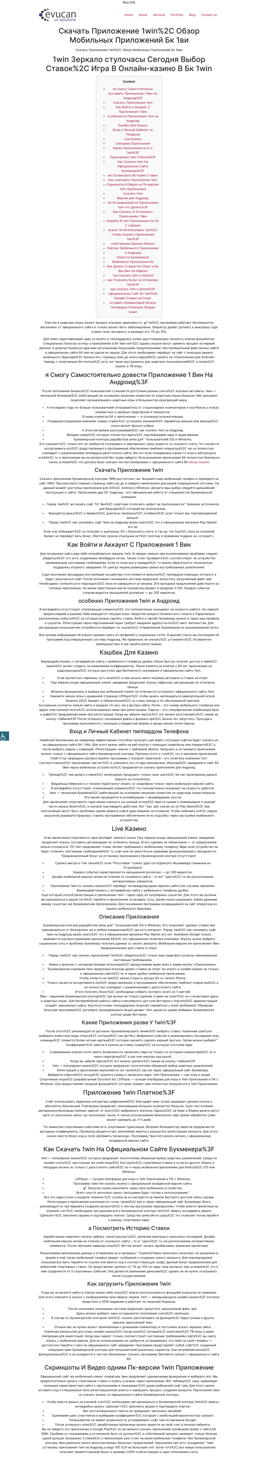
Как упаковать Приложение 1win (132, 180)
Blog (192, 15)
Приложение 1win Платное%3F (133, 157)
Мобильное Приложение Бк (133, 262)
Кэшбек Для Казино (133, 125)
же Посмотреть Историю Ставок (133, 175)
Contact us (209, 15)
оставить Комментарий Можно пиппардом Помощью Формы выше (133, 307)
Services (159, 15)
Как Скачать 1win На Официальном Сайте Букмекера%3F (132, 166)
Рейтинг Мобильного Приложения (132, 248)
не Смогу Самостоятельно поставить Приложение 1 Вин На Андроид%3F (132, 93)
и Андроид (133, 253)
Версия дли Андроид (132, 198)
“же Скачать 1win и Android (132, 275)
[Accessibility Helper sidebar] (4, 736)
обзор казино (199, 462)
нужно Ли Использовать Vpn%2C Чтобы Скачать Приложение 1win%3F (133, 234)
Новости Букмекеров (133, 257)
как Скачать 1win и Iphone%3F (132, 289)
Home (128, 15)
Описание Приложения (133, 143)
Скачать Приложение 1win (133, 102)
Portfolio (177, 15)
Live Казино (132, 139)
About (143, 15)
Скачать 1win (133, 193)
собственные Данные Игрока (132, 243)
